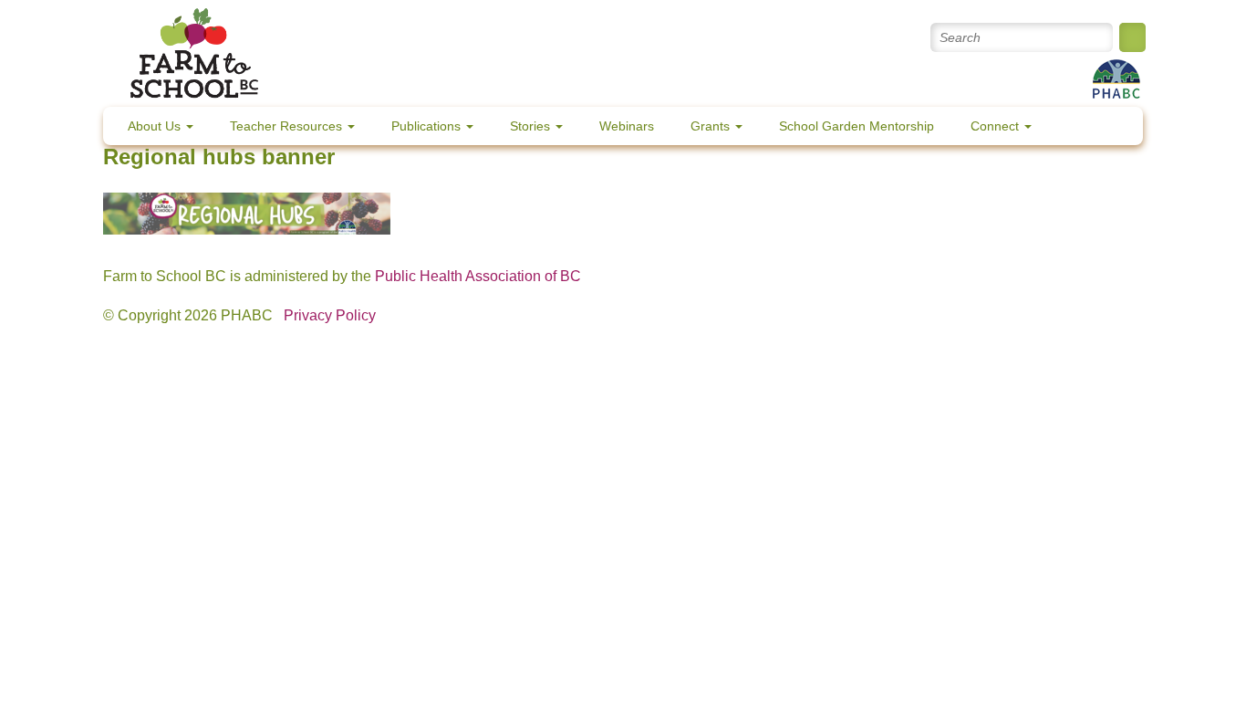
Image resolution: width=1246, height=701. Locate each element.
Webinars (626, 126)
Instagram (874, 38)
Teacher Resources (288, 126)
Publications (427, 126)
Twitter (757, 38)
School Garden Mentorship (856, 126)
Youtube (835, 38)
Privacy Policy (330, 315)
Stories (532, 126)
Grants (711, 126)
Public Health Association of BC (478, 276)
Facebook (796, 38)
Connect (997, 126)
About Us (156, 126)
